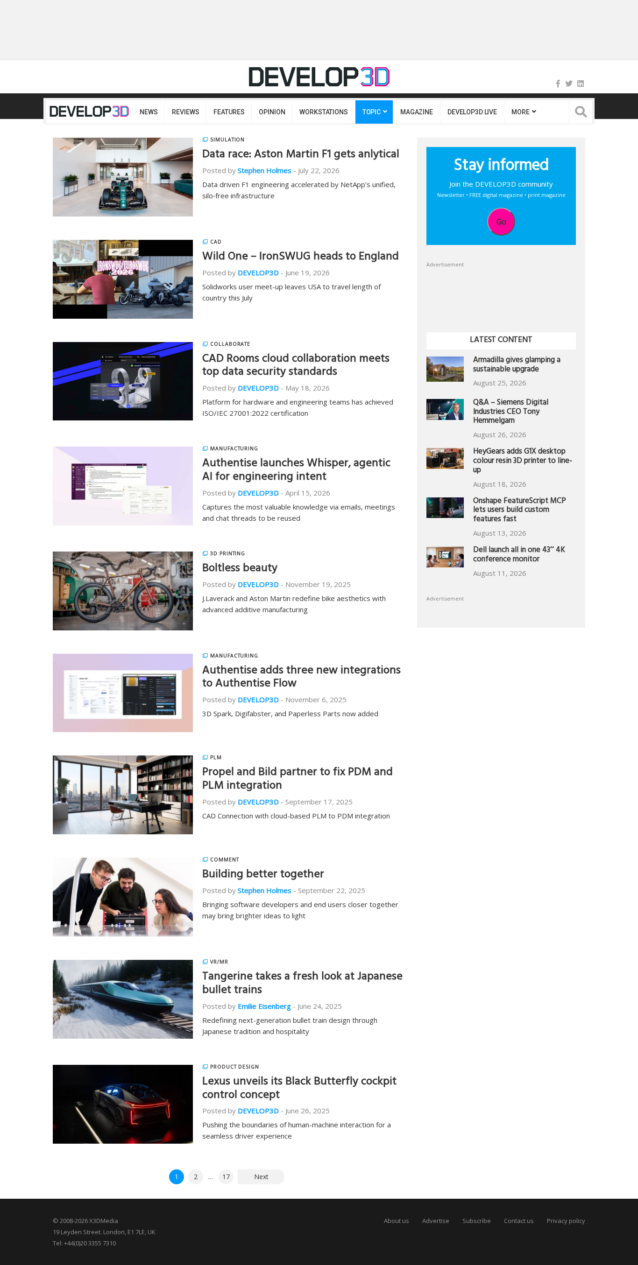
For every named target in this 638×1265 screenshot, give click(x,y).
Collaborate (230, 344)
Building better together (263, 875)
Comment (224, 859)
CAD (216, 241)
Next (261, 1176)
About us (396, 1220)
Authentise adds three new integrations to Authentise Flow (301, 678)
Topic (371, 112)
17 (226, 1176)
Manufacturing (234, 448)
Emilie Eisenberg (264, 1006)
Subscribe (476, 1220)
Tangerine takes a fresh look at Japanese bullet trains (302, 984)
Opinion (272, 112)
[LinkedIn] (580, 83)
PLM (216, 757)
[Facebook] (558, 83)
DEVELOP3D (258, 272)
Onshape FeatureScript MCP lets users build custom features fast (519, 511)
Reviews (185, 112)
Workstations (323, 112)
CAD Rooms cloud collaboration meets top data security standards (296, 366)
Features (228, 112)
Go (501, 222)
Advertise (435, 1220)
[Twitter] (569, 83)
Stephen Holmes (264, 170)
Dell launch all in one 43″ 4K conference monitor (519, 555)
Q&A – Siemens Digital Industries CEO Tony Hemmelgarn (510, 412)
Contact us (519, 1220)
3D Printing (227, 553)
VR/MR (219, 961)
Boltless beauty (239, 569)
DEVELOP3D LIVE (472, 112)
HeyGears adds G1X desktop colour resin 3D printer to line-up (522, 461)
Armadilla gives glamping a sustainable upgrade (516, 365)
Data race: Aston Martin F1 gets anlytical (300, 155)
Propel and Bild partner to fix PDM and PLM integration (297, 779)
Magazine (416, 112)
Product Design (234, 1066)
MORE (520, 112)
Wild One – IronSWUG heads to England (300, 257)
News (148, 112)
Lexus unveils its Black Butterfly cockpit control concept (299, 1089)
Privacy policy (566, 1220)
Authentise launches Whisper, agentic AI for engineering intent (296, 471)
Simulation (227, 139)
